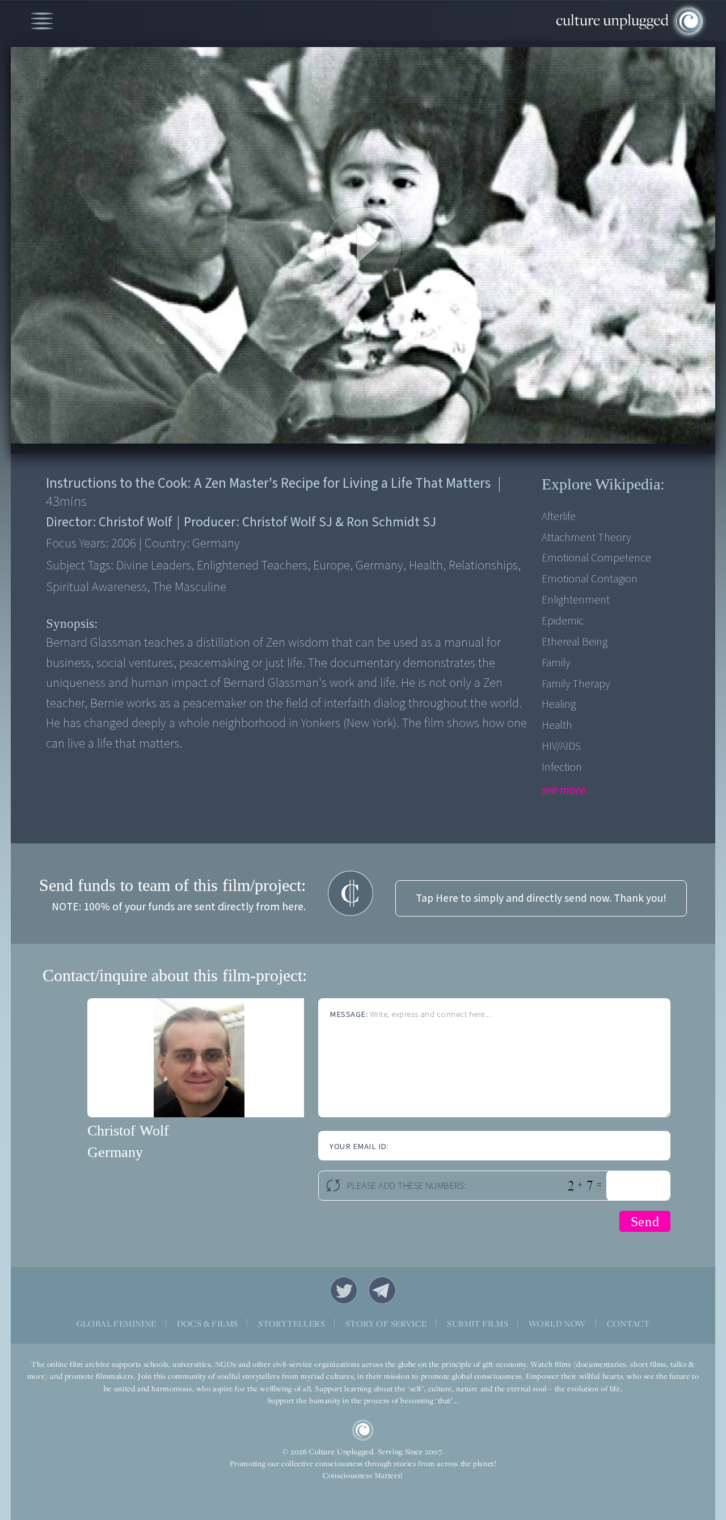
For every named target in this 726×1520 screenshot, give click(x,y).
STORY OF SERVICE (386, 1323)
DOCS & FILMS (207, 1323)
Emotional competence (596, 558)
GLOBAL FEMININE (117, 1323)
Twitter (343, 1290)
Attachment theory (586, 538)
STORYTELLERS (291, 1323)
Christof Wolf (128, 1130)
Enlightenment (576, 600)
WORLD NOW (557, 1323)
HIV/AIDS (561, 746)
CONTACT (628, 1323)
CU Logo (363, 1430)
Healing (559, 704)
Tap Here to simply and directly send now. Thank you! (541, 898)
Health (557, 725)
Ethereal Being (574, 642)
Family (556, 663)
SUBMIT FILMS (477, 1323)
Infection (562, 767)
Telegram (382, 1290)
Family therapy (576, 684)
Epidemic (563, 621)
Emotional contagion (590, 579)
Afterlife (559, 517)
